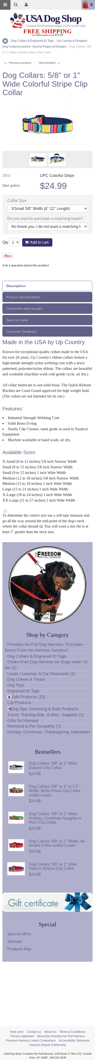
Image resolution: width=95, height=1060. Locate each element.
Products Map (19, 949)
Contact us (34, 1032)
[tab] (47, 286)
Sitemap (14, 941)
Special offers (19, 934)
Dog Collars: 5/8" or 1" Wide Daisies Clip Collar (53, 765)
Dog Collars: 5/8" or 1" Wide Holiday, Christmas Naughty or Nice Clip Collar (55, 818)
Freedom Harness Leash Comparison (31, 1040)
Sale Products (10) (28, 697)
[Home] (5, 41)
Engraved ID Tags (23, 691)
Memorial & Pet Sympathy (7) (34, 726)
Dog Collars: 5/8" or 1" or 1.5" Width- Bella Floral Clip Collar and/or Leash (54, 790)
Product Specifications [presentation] (23, 297)
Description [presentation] (16, 286)
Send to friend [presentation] (17, 320)
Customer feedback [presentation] (21, 331)
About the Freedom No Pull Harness (61, 1036)
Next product (50, 63)
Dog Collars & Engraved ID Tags (36, 656)
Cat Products (19, 702)
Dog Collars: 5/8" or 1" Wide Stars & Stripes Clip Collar (53, 866)
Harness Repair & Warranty (47, 1045)
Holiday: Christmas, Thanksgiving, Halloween (48, 732)
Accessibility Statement (74, 1040)
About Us (50, 1032)
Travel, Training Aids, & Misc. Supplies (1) (45, 714)
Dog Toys (15, 685)
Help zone (17, 1032)
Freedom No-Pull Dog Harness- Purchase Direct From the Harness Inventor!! (44, 647)
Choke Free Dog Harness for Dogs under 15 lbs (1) (46, 665)
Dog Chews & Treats (26, 679)
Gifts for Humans (22, 720)
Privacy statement (22, 1036)
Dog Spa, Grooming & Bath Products (44, 709)
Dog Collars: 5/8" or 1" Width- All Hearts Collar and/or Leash (57, 843)
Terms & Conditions (72, 1032)
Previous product (17, 63)
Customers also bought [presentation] (24, 308)
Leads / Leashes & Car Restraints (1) (41, 673)
